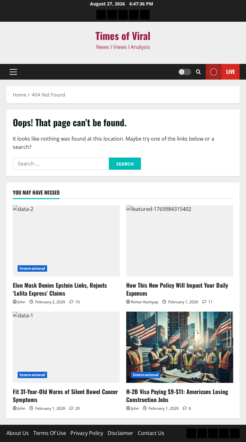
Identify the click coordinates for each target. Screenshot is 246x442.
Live (230, 71)
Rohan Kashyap (144, 302)
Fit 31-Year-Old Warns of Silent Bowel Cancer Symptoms (65, 395)
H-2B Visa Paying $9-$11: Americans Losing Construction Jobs (177, 395)
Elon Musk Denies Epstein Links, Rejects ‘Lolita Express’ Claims (60, 289)
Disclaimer (120, 433)
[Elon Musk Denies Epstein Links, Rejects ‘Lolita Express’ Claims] (66, 240)
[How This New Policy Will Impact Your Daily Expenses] (179, 240)
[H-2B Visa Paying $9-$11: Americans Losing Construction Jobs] (179, 347)
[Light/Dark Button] (184, 72)
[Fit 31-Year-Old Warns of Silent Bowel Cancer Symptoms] (66, 347)
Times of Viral (123, 35)
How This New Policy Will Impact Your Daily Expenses (177, 289)
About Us (17, 433)
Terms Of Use (49, 433)
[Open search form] (198, 72)
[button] (13, 72)
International (32, 268)
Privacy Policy (86, 433)
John (21, 302)
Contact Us (151, 433)
